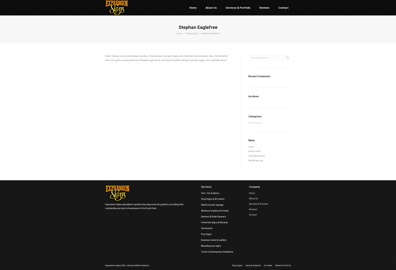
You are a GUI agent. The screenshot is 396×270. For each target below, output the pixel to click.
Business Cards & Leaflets (213, 240)
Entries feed (254, 151)
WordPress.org (255, 160)
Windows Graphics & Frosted (215, 210)
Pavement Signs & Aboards (214, 222)
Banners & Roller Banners (213, 216)
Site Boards (206, 228)
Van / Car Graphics (210, 193)
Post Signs (206, 234)
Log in (251, 146)
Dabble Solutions (141, 265)
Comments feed (256, 156)
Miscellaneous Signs (211, 246)
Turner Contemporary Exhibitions (217, 252)
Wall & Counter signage (212, 205)
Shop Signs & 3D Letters (212, 199)
